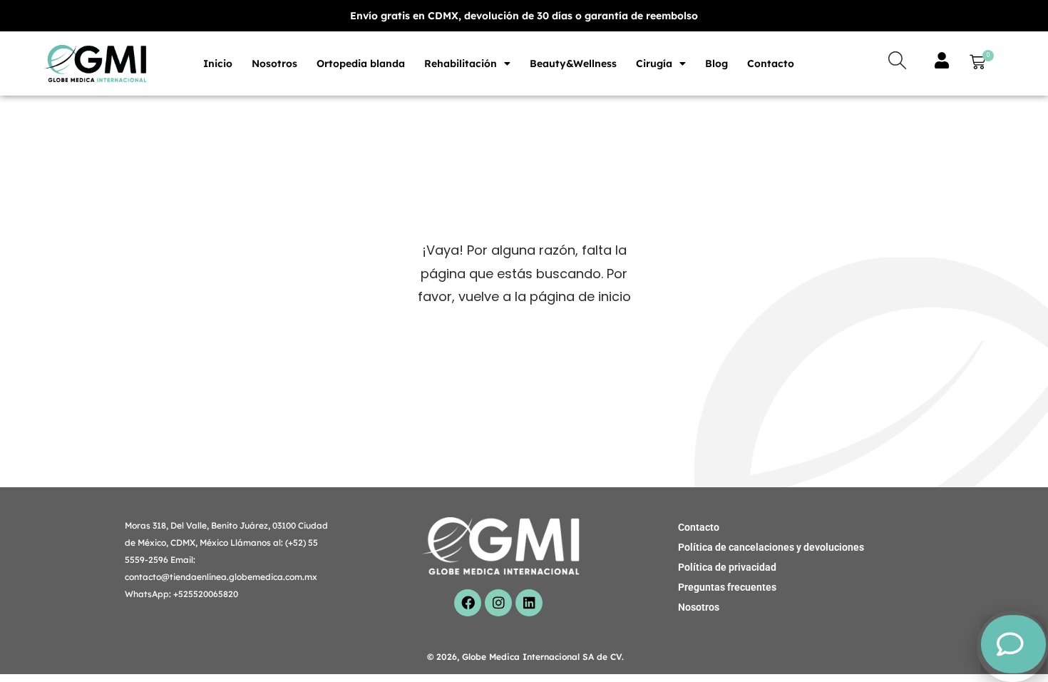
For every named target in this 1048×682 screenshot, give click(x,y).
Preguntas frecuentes (727, 587)
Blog (716, 63)
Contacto (770, 63)
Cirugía (654, 63)
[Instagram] (498, 602)
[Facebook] (467, 602)
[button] (974, 64)
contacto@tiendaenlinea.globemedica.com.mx (221, 576)
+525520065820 (205, 594)
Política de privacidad (727, 567)
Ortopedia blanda (361, 63)
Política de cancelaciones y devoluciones (771, 547)
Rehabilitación (460, 63)
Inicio (217, 63)
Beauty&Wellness (573, 63)
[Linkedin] (529, 602)
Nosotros (274, 63)
